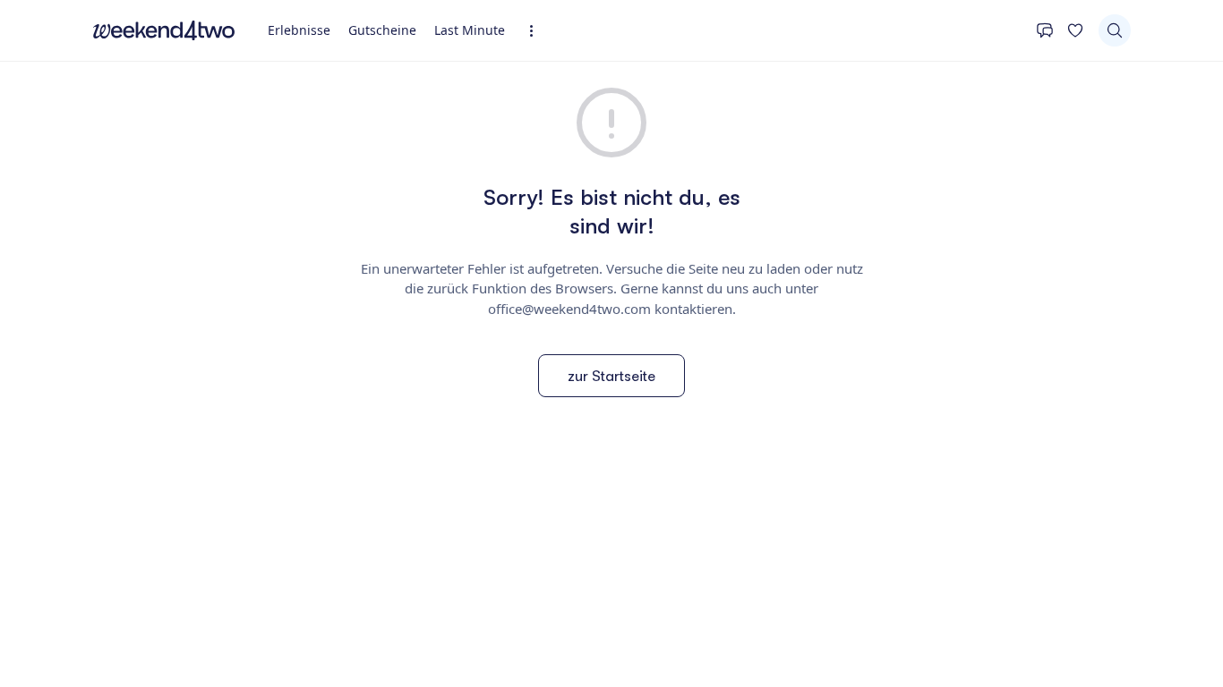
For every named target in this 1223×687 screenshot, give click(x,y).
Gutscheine (382, 29)
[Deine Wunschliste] (1075, 30)
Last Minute (469, 29)
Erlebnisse (299, 29)
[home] (163, 30)
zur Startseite (611, 376)
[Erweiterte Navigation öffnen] (537, 30)
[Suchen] (1115, 30)
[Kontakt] (1044, 30)
